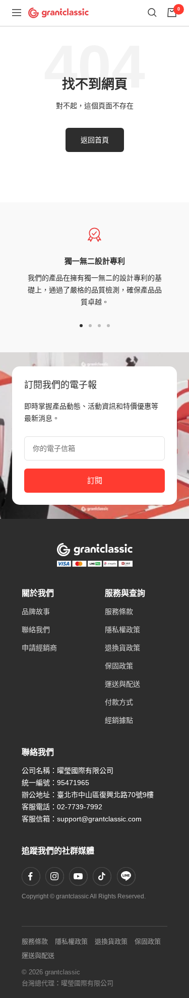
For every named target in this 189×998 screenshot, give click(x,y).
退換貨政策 (122, 648)
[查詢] (152, 12)
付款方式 (119, 702)
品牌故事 (36, 611)
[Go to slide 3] (99, 325)
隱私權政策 (122, 630)
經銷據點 (119, 720)
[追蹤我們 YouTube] (78, 876)
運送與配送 (122, 684)
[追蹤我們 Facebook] (31, 876)
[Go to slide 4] (108, 325)
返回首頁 (95, 140)
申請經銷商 (39, 648)
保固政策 (119, 666)
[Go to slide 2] (90, 325)
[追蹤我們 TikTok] (102, 876)
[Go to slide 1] (81, 325)
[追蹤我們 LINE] (126, 876)
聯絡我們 (36, 630)
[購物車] (172, 12)
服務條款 (119, 611)
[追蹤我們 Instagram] (54, 876)
